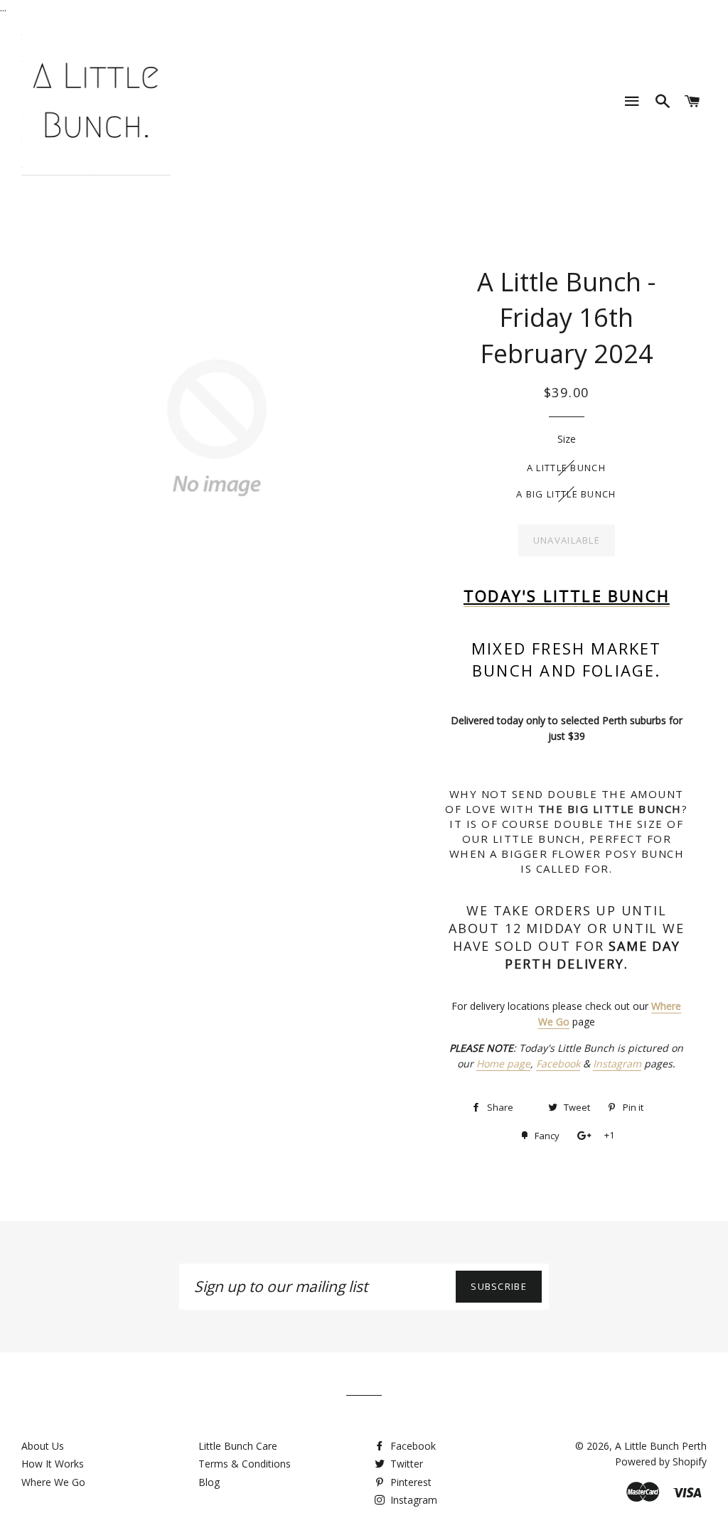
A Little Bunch (566, 467)
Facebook (558, 1063)
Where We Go (53, 1482)
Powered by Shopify (661, 1461)
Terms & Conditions (244, 1463)
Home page (503, 1063)
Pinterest (409, 1482)
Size (566, 439)
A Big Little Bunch (566, 494)
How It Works (52, 1463)
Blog (209, 1482)
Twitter (405, 1463)
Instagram (617, 1063)
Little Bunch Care (237, 1446)
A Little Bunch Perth (661, 1446)
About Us (42, 1446)
